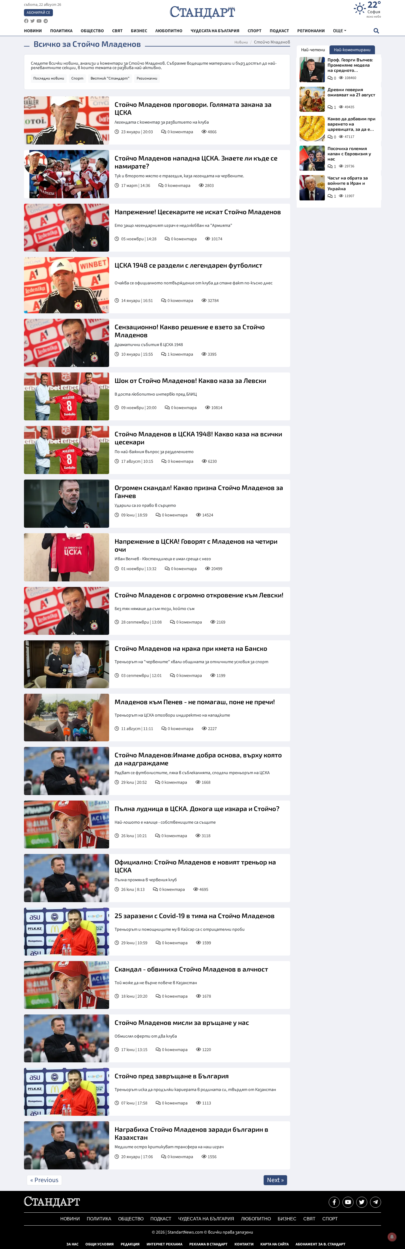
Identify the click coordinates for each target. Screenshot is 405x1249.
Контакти (243, 1244)
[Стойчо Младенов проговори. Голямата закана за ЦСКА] (66, 120)
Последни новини (48, 78)
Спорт (77, 78)
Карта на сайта (274, 1244)
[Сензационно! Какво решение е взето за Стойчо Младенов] (66, 343)
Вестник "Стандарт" (110, 78)
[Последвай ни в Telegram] (375, 1202)
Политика (99, 1219)
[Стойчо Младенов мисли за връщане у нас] (66, 1038)
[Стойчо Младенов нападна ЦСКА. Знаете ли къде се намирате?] (66, 174)
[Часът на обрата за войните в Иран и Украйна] (312, 187)
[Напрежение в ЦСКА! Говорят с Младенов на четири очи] (66, 557)
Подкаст (160, 1219)
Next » (275, 1180)
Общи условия (99, 1244)
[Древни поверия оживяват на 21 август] (312, 99)
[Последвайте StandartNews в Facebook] (26, 21)
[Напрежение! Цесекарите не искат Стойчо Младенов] (66, 228)
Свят (309, 1219)
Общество (131, 1219)
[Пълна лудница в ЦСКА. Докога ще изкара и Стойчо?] (66, 824)
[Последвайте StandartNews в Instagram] (32, 21)
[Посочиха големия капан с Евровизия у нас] (312, 158)
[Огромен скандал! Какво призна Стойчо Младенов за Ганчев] (66, 504)
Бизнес (287, 1219)
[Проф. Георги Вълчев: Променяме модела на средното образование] (312, 69)
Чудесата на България (206, 1219)
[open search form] (376, 31)
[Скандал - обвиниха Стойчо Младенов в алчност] (66, 985)
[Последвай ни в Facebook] (334, 1202)
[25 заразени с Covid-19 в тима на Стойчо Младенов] (66, 932)
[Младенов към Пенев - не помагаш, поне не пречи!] (66, 718)
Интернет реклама (164, 1244)
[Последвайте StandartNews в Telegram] (46, 21)
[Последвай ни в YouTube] (347, 1202)
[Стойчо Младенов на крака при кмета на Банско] (66, 664)
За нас (72, 1244)
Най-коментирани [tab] (352, 50)
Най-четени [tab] (313, 50)
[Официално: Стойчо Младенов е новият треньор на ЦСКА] (66, 878)
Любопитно (256, 1219)
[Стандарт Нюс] (52, 1206)
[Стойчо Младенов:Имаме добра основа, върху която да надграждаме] (66, 771)
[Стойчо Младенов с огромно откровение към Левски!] (66, 611)
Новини (241, 42)
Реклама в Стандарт (208, 1244)
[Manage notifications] (392, 1236)
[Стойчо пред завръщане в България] (66, 1092)
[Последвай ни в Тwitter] (361, 1202)
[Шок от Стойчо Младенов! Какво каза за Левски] (66, 396)
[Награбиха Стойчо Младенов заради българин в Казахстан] (66, 1145)
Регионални (147, 78)
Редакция (130, 1244)
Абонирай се (38, 12)
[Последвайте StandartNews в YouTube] (39, 21)
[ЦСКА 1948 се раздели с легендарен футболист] (66, 285)
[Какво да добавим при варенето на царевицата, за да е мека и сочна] (312, 128)
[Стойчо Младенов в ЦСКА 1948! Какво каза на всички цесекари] (66, 450)
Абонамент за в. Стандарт (320, 1244)
